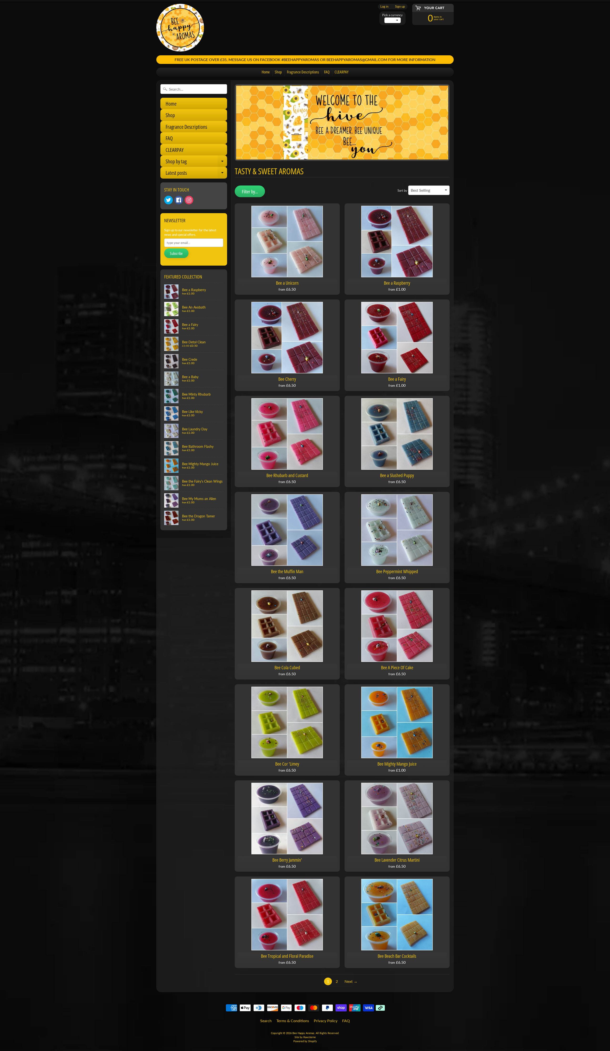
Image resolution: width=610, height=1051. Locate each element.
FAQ (327, 72)
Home (266, 72)
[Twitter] (168, 200)
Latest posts (196, 173)
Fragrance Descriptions (303, 72)
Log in (384, 6)
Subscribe (176, 253)
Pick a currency (392, 15)
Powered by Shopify (305, 1041)
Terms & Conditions (292, 1020)
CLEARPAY (342, 72)
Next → (351, 981)
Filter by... (250, 191)
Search (266, 1020)
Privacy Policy (325, 1020)
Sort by (402, 190)
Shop (278, 72)
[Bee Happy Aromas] (180, 28)
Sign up (400, 6)
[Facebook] (178, 200)
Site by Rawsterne (305, 1037)
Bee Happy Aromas (303, 1033)
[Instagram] (189, 200)
